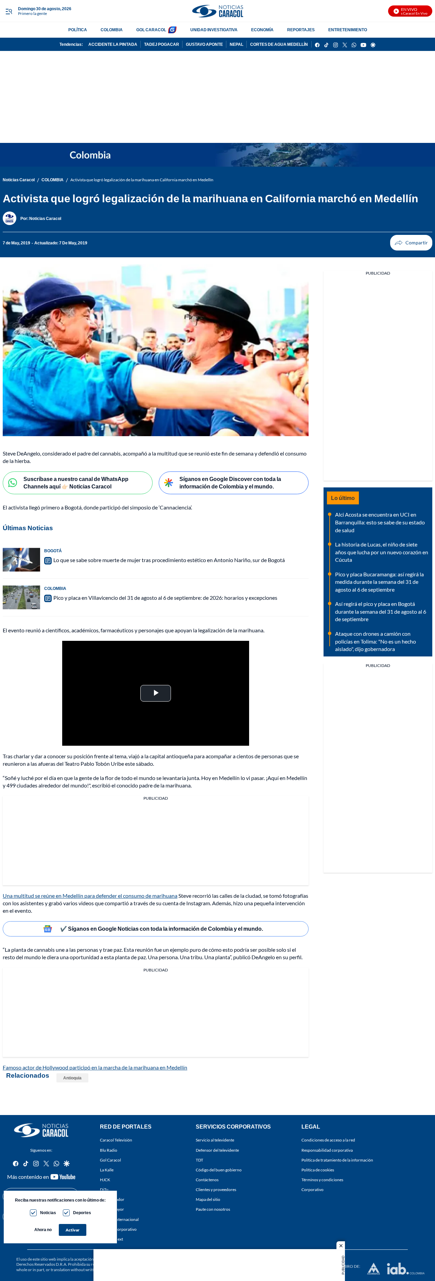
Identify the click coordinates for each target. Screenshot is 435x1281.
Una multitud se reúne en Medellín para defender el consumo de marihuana (90, 895)
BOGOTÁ (53, 550)
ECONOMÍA (262, 29)
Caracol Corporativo (118, 1229)
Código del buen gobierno (219, 1169)
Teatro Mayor (112, 1209)
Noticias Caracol (19, 179)
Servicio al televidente (215, 1140)
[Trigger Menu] (9, 11)
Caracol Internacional (119, 1219)
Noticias (48, 1212)
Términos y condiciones (322, 1179)
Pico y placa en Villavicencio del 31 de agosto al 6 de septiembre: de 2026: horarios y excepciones (165, 597)
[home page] (217, 11)
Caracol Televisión (116, 1140)
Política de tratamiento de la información (337, 1160)
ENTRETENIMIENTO (347, 29)
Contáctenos (207, 1179)
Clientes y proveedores (216, 1189)
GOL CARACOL (151, 29)
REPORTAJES (301, 29)
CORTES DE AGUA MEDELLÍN (279, 44)
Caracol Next (111, 1239)
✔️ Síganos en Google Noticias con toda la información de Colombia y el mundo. (161, 928)
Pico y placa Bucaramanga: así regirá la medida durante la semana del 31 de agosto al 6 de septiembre (379, 582)
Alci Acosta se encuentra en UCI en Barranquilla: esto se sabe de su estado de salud (380, 522)
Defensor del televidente (217, 1150)
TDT (199, 1160)
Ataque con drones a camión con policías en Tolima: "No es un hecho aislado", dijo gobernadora (375, 641)
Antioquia (72, 1077)
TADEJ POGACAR (161, 44)
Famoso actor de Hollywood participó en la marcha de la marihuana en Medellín (95, 1067)
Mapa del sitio (208, 1199)
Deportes (82, 1212)
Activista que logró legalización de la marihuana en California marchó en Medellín (141, 179)
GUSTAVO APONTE (204, 44)
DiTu (104, 1189)
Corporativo (312, 1189)
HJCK (105, 1179)
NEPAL (236, 44)
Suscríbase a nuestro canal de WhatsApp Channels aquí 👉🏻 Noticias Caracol (75, 483)
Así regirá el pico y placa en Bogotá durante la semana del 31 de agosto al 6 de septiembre (380, 611)
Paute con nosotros (213, 1209)
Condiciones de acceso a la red (328, 1140)
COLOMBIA (112, 29)
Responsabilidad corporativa (327, 1150)
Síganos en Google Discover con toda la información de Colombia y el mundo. (230, 483)
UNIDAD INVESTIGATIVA (214, 29)
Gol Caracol (110, 1160)
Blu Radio (108, 1150)
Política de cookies (317, 1169)
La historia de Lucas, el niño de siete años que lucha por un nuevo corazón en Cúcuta (381, 552)
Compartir (411, 242)
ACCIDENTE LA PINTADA (112, 44)
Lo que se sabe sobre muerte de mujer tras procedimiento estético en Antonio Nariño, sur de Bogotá (169, 560)
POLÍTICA (77, 29)
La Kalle (107, 1169)
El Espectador (112, 1199)
